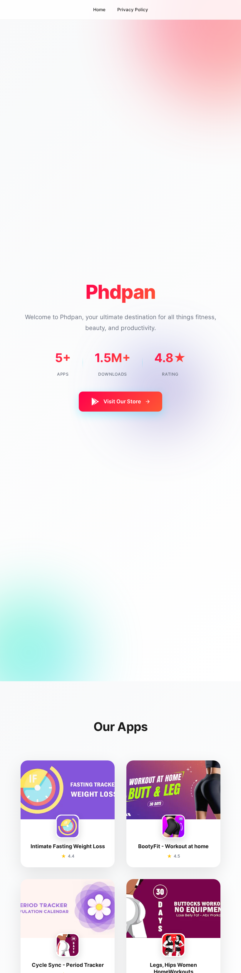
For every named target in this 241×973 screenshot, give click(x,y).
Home (99, 9)
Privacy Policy (132, 9)
